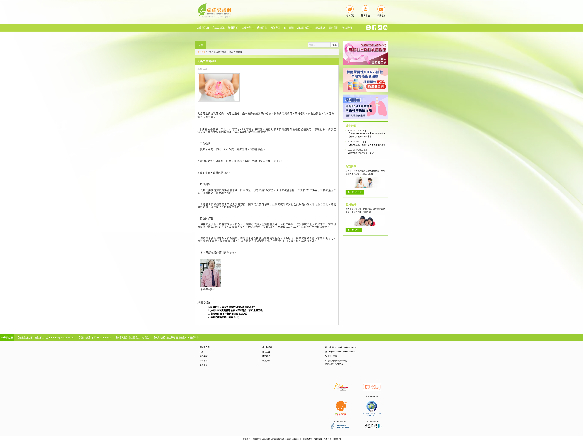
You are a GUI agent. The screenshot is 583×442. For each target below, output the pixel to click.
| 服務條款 (317, 439)
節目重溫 (320, 27)
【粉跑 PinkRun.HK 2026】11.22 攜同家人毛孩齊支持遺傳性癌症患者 (366, 135)
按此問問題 (356, 192)
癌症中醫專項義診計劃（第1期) (361, 153)
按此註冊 (356, 230)
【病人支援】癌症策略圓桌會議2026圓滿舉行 (176, 337)
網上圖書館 (303, 27)
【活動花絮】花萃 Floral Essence (94, 337)
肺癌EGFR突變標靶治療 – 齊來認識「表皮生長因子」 (237, 310)
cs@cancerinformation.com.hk (342, 352)
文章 (202, 352)
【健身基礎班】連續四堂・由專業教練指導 (366, 145)
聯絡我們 (347, 27)
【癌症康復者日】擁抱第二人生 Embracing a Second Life (45, 337)
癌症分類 (246, 27)
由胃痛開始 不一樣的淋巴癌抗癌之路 (228, 313)
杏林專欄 (289, 27)
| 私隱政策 (308, 439)
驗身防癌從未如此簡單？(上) (224, 317)
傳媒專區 (275, 27)
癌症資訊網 (203, 27)
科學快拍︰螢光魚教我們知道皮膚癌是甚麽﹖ (233, 307)
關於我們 (333, 27)
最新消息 (262, 27)
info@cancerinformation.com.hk (343, 347)
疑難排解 (233, 27)
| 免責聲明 (326, 439)
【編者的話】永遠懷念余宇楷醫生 (132, 337)
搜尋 (334, 45)
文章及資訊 (218, 27)
